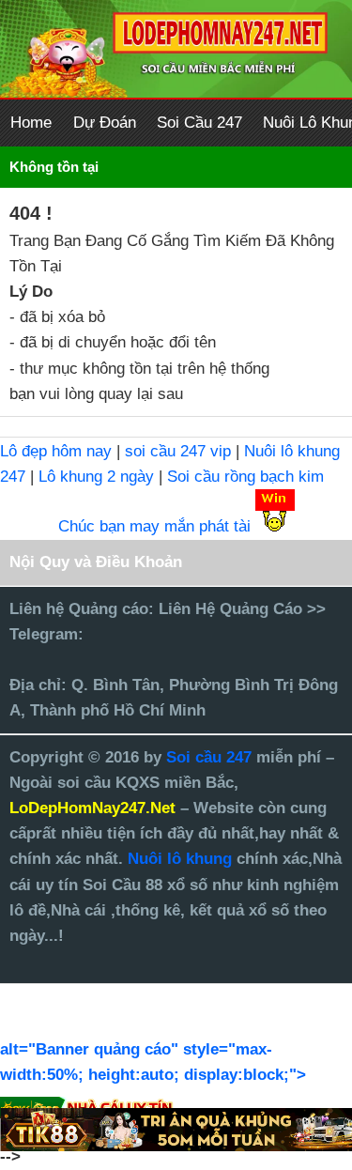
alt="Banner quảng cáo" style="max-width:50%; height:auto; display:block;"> (153, 1062)
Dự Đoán (104, 122)
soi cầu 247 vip (178, 451)
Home (31, 122)
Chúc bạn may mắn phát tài (154, 526)
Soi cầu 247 (211, 757)
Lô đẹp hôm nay (56, 451)
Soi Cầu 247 (199, 122)
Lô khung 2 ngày (98, 476)
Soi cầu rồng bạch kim (245, 476)
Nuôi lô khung (180, 859)
